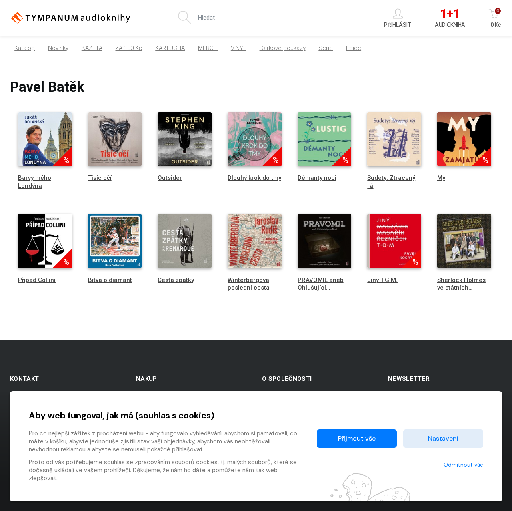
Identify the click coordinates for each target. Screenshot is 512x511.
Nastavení (443, 438)
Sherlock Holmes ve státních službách (461, 287)
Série (325, 48)
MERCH (208, 48)
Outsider (170, 177)
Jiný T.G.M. (382, 280)
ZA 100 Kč (128, 48)
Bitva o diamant (110, 280)
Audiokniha (450, 18)
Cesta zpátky (176, 280)
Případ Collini (37, 280)
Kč (495, 18)
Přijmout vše (357, 438)
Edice (353, 48)
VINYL (238, 48)
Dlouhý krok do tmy (254, 177)
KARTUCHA (170, 48)
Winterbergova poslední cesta (249, 283)
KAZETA (92, 48)
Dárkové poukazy (283, 48)
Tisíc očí (100, 177)
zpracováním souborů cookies (176, 462)
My (441, 177)
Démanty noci (317, 177)
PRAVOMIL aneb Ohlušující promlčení (321, 287)
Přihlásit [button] (397, 25)
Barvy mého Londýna (34, 181)
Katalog (24, 48)
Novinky (58, 48)
